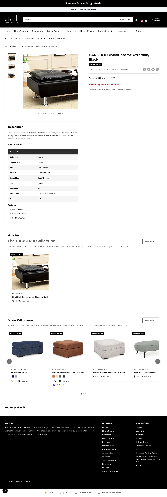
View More (149, 241)
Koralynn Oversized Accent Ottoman (109, 372)
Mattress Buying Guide (146, 453)
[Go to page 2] (83, 393)
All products (16, 46)
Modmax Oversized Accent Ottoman (68, 372)
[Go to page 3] (85, 393)
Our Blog (140, 465)
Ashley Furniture (18, 369)
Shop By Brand (11, 38)
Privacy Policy (142, 442)
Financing (29, 38)
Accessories (123, 31)
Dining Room (53, 31)
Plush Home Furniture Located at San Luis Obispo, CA (148, 459)
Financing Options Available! (105, 85)
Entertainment (105, 31)
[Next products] (157, 361)
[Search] (136, 19)
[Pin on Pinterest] (148, 69)
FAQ (138, 449)
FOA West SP (94, 69)
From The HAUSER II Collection (115, 69)
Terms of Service (143, 446)
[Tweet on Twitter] (153, 69)
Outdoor (139, 31)
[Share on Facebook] (144, 69)
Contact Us (141, 435)
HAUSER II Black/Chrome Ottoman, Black (30, 297)
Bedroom (36, 31)
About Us (140, 431)
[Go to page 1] (81, 393)
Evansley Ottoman (19, 372)
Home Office (86, 31)
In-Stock (41, 38)
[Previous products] (9, 361)
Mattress (70, 31)
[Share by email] (157, 69)
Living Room (20, 31)
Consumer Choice (57, 38)
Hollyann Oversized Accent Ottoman (150, 372)
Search (139, 427)
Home (7, 31)
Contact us (94, 90)
